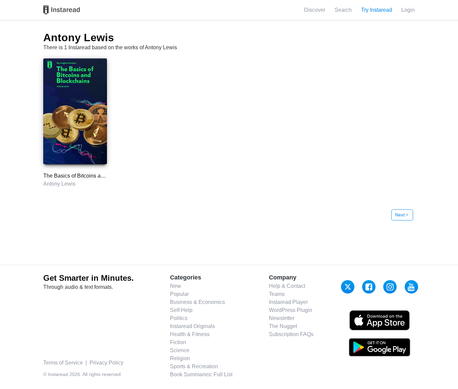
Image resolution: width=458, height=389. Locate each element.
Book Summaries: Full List (201, 374)
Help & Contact (287, 286)
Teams (277, 294)
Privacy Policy (106, 363)
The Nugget (283, 326)
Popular (179, 294)
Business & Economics (197, 302)
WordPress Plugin (290, 310)
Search (343, 10)
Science (179, 350)
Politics (178, 318)
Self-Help (181, 310)
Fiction (178, 342)
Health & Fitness (190, 334)
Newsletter (281, 318)
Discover (314, 10)
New (175, 286)
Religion (180, 358)
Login (408, 10)
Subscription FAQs (291, 334)
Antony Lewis (59, 184)
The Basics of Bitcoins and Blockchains (90, 176)
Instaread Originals (192, 326)
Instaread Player (288, 302)
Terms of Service (63, 363)
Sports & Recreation (194, 366)
